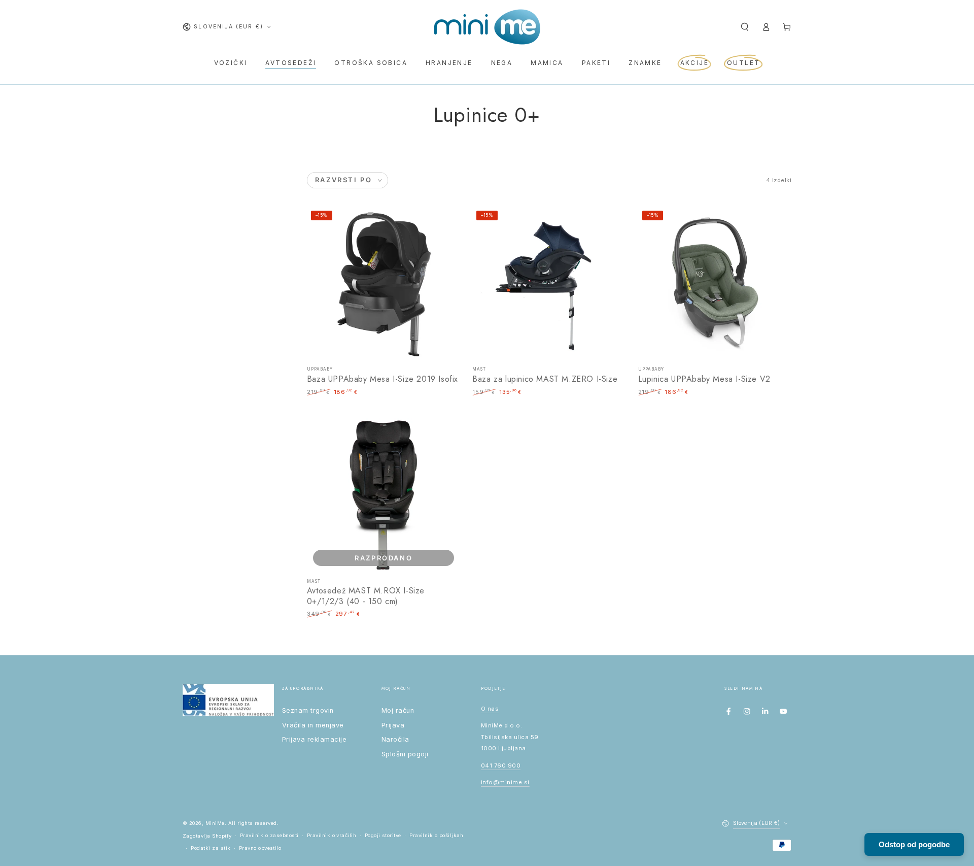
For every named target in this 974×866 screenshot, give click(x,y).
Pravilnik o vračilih (332, 835)
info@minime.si (505, 782)
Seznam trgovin (308, 710)
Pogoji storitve (383, 835)
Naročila (395, 739)
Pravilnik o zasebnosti (269, 835)
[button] (744, 27)
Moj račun (397, 710)
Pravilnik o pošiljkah (436, 835)
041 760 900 (500, 765)
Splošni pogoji (405, 754)
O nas (490, 708)
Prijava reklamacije (314, 739)
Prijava (392, 725)
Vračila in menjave (313, 725)
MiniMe (215, 823)
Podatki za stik (210, 848)
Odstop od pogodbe (914, 844)
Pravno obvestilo (260, 848)
